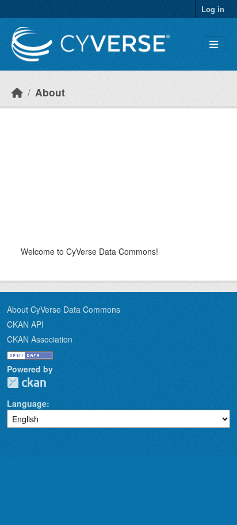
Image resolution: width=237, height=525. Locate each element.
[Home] (17, 92)
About (50, 92)
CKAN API (25, 324)
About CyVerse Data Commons (63, 309)
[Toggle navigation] (213, 44)
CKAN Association (39, 339)
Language (27, 403)
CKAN (26, 382)
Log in (212, 8)
